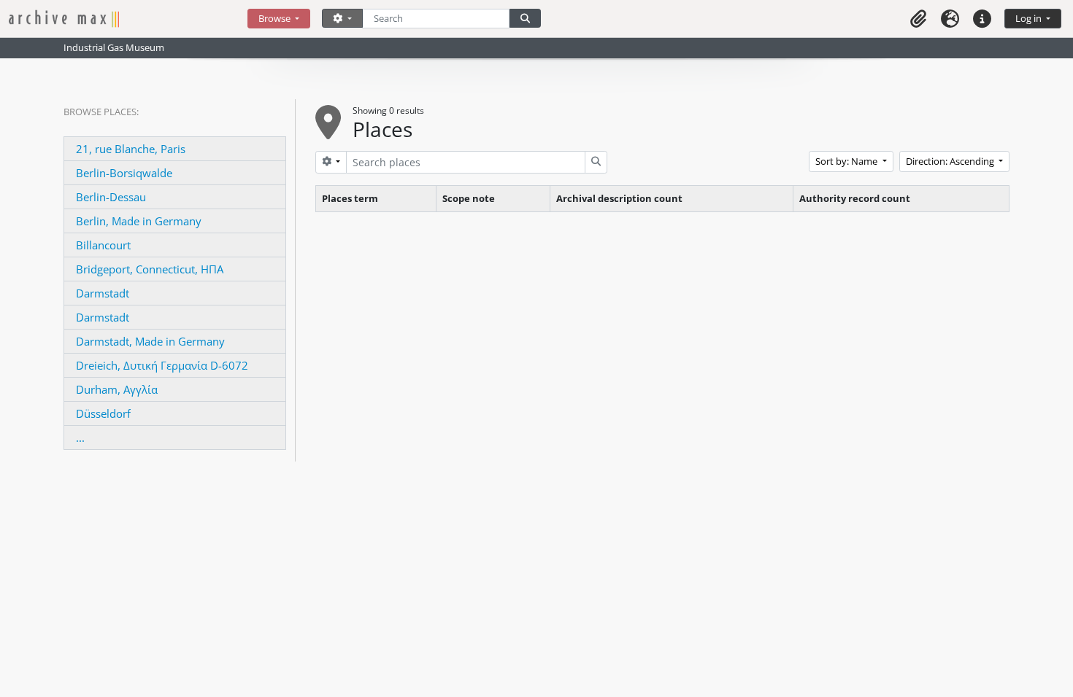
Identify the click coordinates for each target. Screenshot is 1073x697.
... (80, 437)
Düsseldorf (103, 413)
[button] (918, 19)
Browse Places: (101, 111)
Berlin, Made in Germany (138, 221)
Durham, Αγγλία (117, 389)
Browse (275, 18)
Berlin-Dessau (111, 197)
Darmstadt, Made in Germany (150, 341)
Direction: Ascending (951, 161)
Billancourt (103, 245)
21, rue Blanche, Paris (130, 148)
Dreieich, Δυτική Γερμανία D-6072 (162, 365)
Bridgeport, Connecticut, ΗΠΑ (149, 269)
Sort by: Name (847, 161)
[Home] (128, 18)
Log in (1029, 18)
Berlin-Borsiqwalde (124, 173)
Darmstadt (102, 293)
